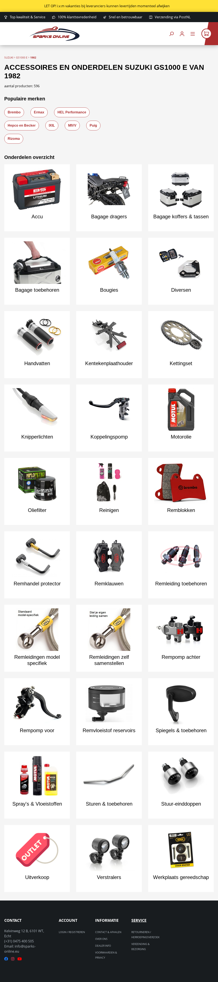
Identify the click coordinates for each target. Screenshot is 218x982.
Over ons (101, 939)
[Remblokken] (181, 483)
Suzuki (8, 57)
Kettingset (181, 363)
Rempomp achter (181, 657)
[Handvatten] (37, 336)
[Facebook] (6, 959)
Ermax (39, 112)
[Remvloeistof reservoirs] (109, 703)
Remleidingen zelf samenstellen (109, 660)
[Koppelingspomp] (109, 409)
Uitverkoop (37, 877)
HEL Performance (71, 112)
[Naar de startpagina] (54, 34)
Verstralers (109, 877)
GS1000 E (21, 57)
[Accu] (37, 189)
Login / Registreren (72, 932)
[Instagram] (12, 959)
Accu (37, 216)
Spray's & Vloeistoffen (37, 804)
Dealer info (103, 946)
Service (138, 920)
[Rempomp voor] (37, 703)
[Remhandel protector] (37, 556)
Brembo (14, 112)
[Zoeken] (171, 33)
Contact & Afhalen (108, 932)
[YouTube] (19, 959)
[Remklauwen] (109, 556)
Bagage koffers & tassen (181, 216)
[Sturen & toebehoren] (109, 776)
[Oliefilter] (37, 483)
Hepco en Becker (22, 125)
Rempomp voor (37, 730)
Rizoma (14, 138)
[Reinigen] (109, 483)
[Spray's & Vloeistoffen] (37, 776)
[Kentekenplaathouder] (109, 336)
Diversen (181, 290)
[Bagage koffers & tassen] (181, 189)
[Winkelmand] (209, 33)
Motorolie (181, 437)
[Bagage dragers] (109, 189)
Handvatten (37, 363)
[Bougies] (109, 262)
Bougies (109, 290)
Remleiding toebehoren (181, 583)
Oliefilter (37, 510)
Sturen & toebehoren (109, 804)
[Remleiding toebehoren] (181, 556)
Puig (93, 125)
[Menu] (192, 33)
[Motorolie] (181, 409)
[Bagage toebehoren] (37, 262)
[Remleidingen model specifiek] (37, 629)
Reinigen (109, 510)
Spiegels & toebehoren (181, 730)
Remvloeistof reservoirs (109, 730)
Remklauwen (109, 583)
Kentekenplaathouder (109, 363)
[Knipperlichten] (37, 409)
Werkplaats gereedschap (181, 877)
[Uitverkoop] (37, 850)
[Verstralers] (109, 850)
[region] (109, 6)
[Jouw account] (182, 33)
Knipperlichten (37, 437)
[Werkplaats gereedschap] (181, 850)
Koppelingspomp (109, 437)
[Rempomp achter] (181, 629)
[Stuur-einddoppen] (181, 776)
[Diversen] (181, 262)
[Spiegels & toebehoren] (181, 703)
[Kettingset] (181, 336)
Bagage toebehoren (37, 290)
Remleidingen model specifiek (37, 660)
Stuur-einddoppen (181, 804)
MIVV (72, 125)
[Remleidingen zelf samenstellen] (109, 629)
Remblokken (181, 510)
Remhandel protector (37, 583)
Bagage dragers (109, 216)
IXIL (52, 125)
